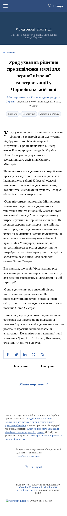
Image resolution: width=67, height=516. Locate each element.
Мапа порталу (31, 384)
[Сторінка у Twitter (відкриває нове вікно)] (33, 475)
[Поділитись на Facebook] (8, 354)
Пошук (58, 6)
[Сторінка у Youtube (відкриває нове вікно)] (40, 475)
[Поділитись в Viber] (42, 354)
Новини (11, 52)
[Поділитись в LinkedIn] (25, 354)
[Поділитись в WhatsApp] (33, 354)
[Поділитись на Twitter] (16, 354)
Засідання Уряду (49, 114)
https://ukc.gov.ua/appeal (28, 456)
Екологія (13, 114)
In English (36, 467)
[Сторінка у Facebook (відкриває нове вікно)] (27, 475)
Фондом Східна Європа (38, 418)
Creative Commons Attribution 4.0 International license (36, 488)
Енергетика (29, 114)
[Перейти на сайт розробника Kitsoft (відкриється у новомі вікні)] (17, 500)
